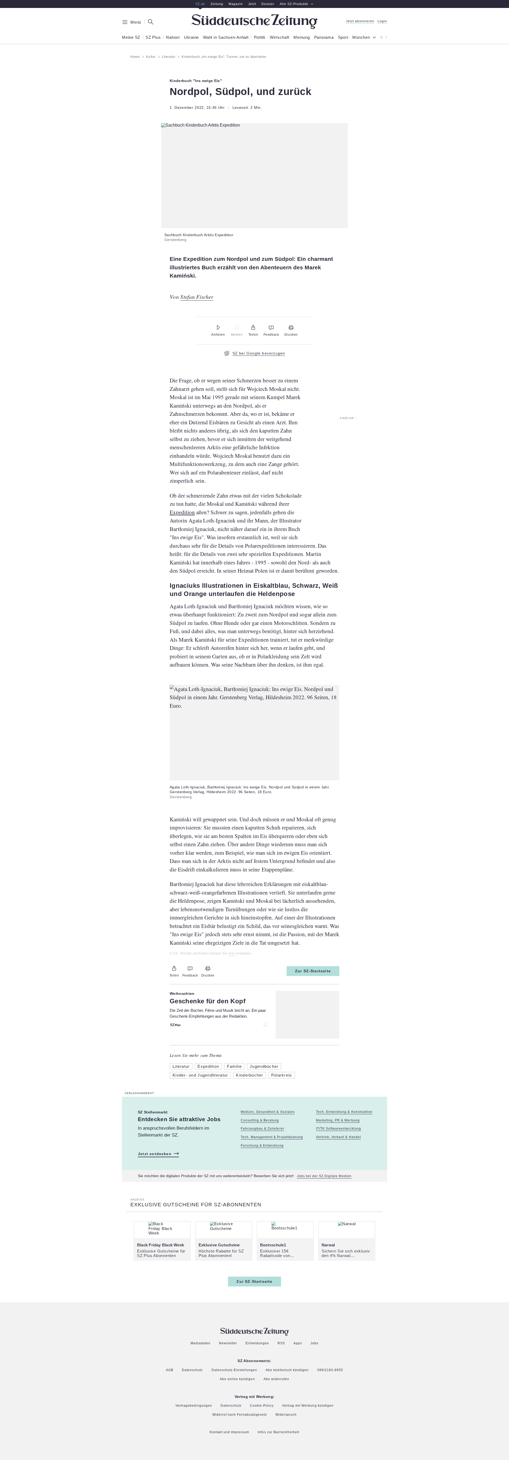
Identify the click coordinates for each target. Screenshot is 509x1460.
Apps (297, 1343)
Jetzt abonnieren (360, 21)
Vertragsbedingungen (193, 1405)
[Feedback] (271, 327)
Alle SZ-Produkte (294, 4)
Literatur (181, 1066)
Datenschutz (192, 1370)
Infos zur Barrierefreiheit (278, 1432)
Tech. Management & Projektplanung (272, 1137)
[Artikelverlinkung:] (254, 1009)
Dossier (267, 4)
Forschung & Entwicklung (262, 1145)
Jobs (314, 1343)
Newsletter (228, 1343)
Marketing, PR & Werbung (337, 1120)
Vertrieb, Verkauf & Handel (338, 1137)
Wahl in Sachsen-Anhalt (226, 37)
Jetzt (252, 4)
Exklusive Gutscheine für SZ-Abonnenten (195, 1204)
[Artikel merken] (262, 1024)
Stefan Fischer (196, 296)
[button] (254, 125)
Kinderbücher (249, 1075)
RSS (281, 1343)
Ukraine (191, 37)
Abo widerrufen (276, 1379)
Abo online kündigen (237, 1379)
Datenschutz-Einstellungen (234, 1370)
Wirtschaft (279, 37)
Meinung (301, 37)
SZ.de (200, 4)
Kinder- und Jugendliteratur (200, 1075)
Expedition (182, 512)
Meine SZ (131, 37)
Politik (260, 37)
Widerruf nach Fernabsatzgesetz (239, 1414)
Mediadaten (200, 1343)
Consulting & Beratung (260, 1120)
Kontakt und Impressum (229, 1432)
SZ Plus (153, 37)
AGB (169, 1370)
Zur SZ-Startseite (313, 971)
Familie (234, 1066)
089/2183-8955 (330, 1370)
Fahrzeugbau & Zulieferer (262, 1128)
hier (232, 953)
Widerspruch (286, 1414)
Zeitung (216, 4)
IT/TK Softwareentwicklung (338, 1128)
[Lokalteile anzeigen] (375, 38)
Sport (343, 37)
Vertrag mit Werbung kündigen (308, 1405)
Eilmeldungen (257, 1343)
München (361, 37)
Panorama (324, 37)
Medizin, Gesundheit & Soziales (268, 1112)
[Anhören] (218, 327)
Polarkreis (281, 1075)
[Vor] (384, 37)
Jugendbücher (264, 1066)
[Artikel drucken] (291, 327)
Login (382, 21)
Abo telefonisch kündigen (287, 1370)
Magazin (236, 4)
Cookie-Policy (262, 1405)
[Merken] (236, 327)
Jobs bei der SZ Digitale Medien (324, 1176)
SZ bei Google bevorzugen (258, 353)
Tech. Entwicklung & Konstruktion (344, 1112)
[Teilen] (253, 327)
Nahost (173, 37)
